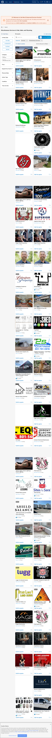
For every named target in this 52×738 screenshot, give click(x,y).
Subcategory (4, 59)
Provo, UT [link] (17, 244)
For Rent (8, 46)
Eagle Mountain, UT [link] (37, 398)
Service (7, 49)
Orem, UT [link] (17, 222)
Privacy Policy (35, 730)
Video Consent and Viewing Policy (22, 731)
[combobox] (7, 57)
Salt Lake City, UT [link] (37, 83)
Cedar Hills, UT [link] (18, 398)
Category (4, 56)
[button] (12, 57)
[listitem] (24, 56)
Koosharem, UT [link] (36, 375)
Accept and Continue (22, 735)
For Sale (8, 40)
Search (6, 27)
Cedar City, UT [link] (18, 62)
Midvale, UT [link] (36, 560)
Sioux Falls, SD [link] (18, 170)
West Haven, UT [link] (18, 266)
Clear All (18, 40)
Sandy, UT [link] (17, 537)
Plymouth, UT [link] (36, 201)
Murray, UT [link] (17, 288)
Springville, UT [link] (36, 712)
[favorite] (31, 66)
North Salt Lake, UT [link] (37, 61)
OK (50, 724)
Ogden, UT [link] (36, 331)
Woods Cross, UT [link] (37, 354)
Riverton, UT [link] (36, 170)
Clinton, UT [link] (18, 376)
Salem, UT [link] (36, 538)
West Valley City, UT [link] (37, 128)
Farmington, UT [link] (36, 604)
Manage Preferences (12, 735)
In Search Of (7, 43)
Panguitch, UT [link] (36, 288)
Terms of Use (29, 730)
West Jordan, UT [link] (18, 84)
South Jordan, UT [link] (19, 441)
